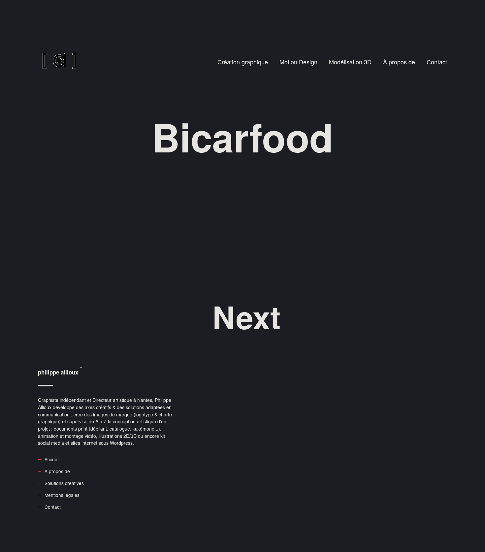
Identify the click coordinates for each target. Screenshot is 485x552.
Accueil (52, 459)
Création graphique (242, 61)
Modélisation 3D (350, 61)
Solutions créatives (64, 483)
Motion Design (298, 61)
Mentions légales (62, 495)
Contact (437, 61)
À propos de (399, 61)
